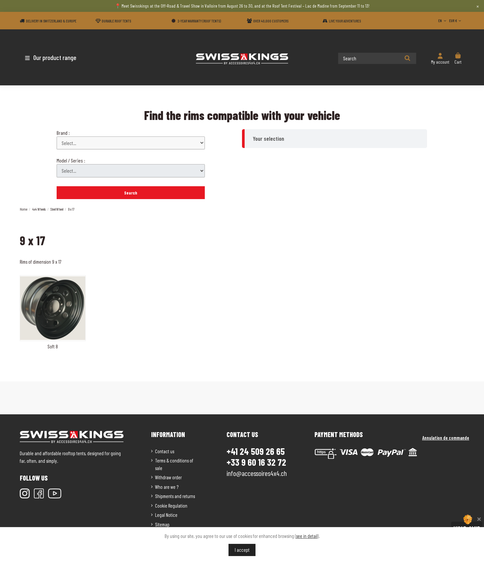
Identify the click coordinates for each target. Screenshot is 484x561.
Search (130, 192)
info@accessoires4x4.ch (257, 473)
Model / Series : (71, 160)
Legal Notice (166, 515)
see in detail (307, 536)
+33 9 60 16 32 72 (256, 462)
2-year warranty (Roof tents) (199, 20)
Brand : (63, 133)
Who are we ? (166, 487)
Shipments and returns (175, 496)
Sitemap (162, 524)
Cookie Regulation (171, 506)
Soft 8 (52, 346)
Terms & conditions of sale (174, 464)
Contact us (164, 451)
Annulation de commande (445, 438)
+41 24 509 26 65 (256, 451)
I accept (242, 550)
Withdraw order (168, 477)
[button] (58, 57)
